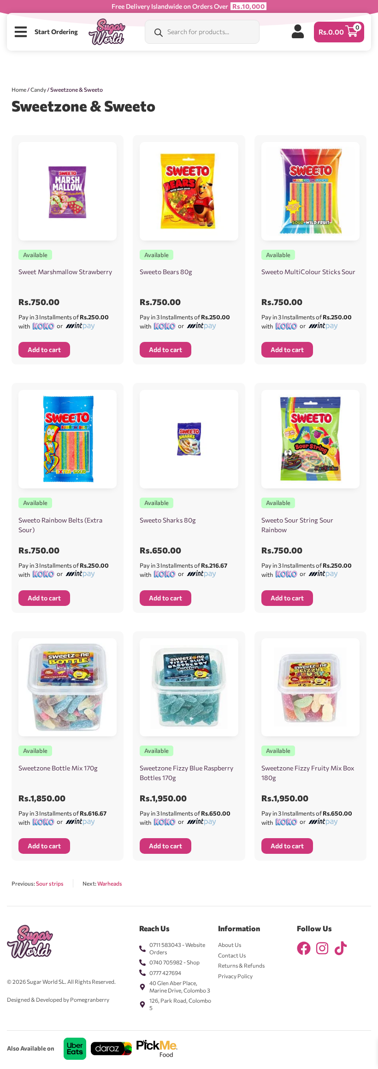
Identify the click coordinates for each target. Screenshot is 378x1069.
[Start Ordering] (21, 32)
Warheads (109, 883)
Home (19, 89)
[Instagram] (322, 948)
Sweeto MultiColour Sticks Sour (308, 272)
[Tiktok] (341, 948)
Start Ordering (56, 31)
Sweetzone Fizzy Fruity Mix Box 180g (307, 772)
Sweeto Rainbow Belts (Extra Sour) (60, 525)
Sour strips (50, 883)
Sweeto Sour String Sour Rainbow (297, 525)
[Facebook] (304, 948)
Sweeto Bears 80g (166, 272)
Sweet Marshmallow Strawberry (65, 272)
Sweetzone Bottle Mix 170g (58, 768)
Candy (38, 89)
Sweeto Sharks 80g (168, 520)
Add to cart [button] (44, 349)
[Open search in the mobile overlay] (202, 31)
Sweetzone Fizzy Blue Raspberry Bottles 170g (186, 772)
